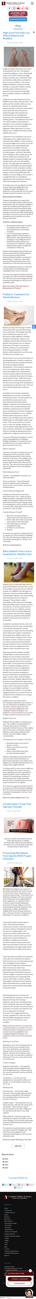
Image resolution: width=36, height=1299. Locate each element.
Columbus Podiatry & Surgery (13, 189)
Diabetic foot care (18, 591)
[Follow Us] (14, 10)
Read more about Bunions (12, 545)
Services (6, 1217)
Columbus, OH (22, 1130)
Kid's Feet (7, 1219)
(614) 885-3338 (18, 13)
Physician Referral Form (12, 1253)
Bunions (6, 328)
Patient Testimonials (11, 1231)
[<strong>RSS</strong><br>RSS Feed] (34, 32)
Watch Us (22, 1184)
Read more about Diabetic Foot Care (16, 798)
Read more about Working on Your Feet (17, 1140)
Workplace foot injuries (11, 889)
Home (6, 1208)
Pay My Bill (8, 1225)
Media (6, 1240)
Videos (7, 1238)
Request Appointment (18, 19)
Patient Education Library (12, 1236)
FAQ (6, 1244)
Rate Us (6, 1255)
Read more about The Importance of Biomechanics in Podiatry (16, 287)
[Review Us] (27, 10)
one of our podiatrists (16, 187)
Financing (7, 1227)
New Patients (8, 1221)
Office (6, 1215)
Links (6, 1242)
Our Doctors (8, 1210)
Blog (5, 1247)
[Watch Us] (18, 10)
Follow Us (14, 1184)
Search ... (3, 1298)
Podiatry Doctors (10, 1212)
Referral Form (9, 1229)
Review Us (19, 1187)
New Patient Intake (11, 1223)
